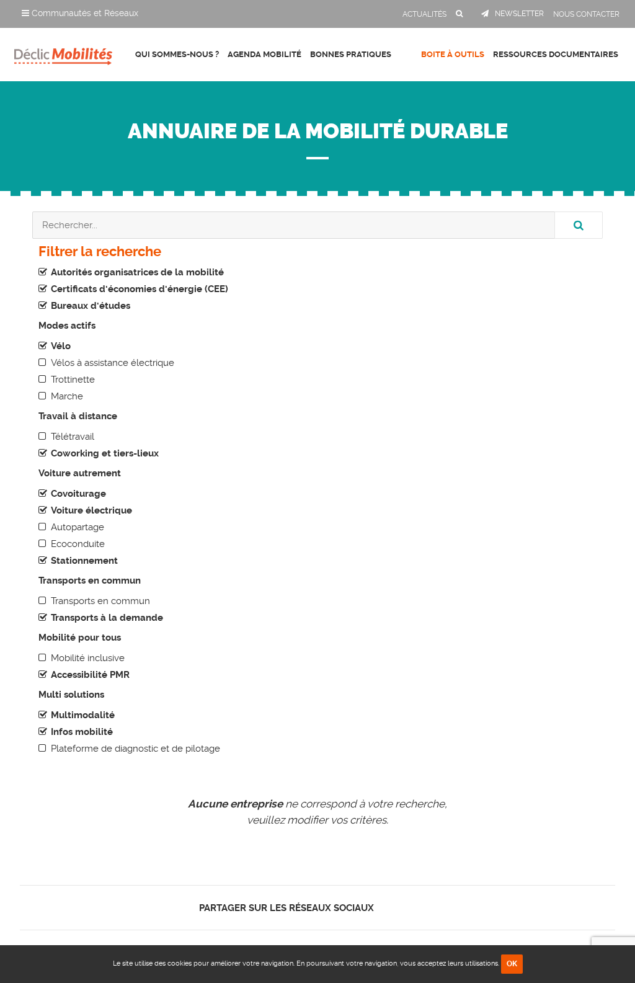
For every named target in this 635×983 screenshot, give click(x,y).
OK (512, 963)
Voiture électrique (91, 510)
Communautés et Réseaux (83, 13)
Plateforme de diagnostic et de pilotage (135, 748)
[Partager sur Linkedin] (411, 908)
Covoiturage (78, 493)
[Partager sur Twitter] (401, 908)
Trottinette (73, 379)
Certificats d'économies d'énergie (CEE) (139, 289)
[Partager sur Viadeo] (422, 908)
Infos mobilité (82, 731)
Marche (67, 396)
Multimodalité (83, 715)
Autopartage (77, 527)
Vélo (61, 346)
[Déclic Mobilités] (63, 53)
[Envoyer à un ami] (433, 908)
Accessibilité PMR (90, 674)
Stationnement (84, 560)
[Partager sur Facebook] (390, 908)
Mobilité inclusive (88, 658)
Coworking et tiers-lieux (105, 453)
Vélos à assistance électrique (112, 362)
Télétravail (72, 436)
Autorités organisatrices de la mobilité (137, 272)
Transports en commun (100, 601)
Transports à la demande (107, 617)
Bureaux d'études (90, 305)
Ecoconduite (78, 543)
